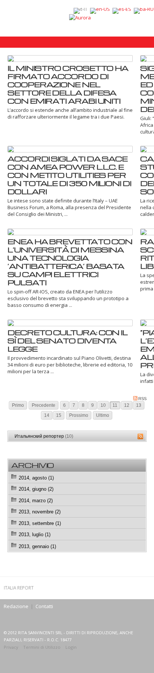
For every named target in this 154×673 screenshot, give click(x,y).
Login (71, 647)
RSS (142, 398)
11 (115, 405)
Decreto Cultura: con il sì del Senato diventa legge (67, 340)
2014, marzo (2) (36, 500)
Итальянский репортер (44, 436)
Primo (18, 405)
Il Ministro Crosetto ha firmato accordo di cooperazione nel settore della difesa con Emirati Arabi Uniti (67, 84)
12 (126, 405)
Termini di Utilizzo (42, 647)
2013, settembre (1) (40, 523)
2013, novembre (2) (40, 512)
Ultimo (102, 415)
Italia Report (19, 588)
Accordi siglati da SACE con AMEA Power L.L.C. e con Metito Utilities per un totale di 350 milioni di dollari (69, 175)
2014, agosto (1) (36, 478)
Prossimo (78, 415)
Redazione (16, 606)
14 (46, 415)
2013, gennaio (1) (37, 546)
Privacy (11, 647)
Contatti (44, 606)
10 (103, 405)
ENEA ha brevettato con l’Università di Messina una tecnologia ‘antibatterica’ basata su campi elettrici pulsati (69, 261)
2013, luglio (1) (34, 534)
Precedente (43, 405)
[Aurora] (80, 17)
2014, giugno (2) (36, 489)
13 (138, 405)
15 (58, 415)
